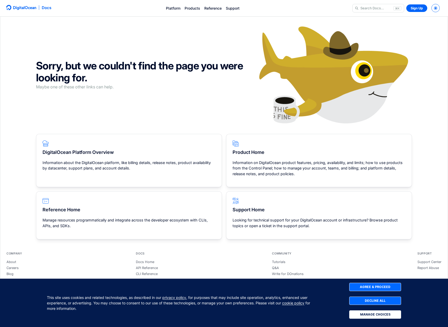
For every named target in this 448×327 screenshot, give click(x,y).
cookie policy (293, 303)
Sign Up (417, 8)
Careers (12, 268)
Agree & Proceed (375, 287)
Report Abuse (428, 268)
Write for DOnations (288, 274)
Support (233, 8)
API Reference (147, 268)
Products (192, 8)
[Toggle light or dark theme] (435, 8)
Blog (9, 274)
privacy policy (174, 297)
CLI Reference (147, 274)
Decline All (375, 301)
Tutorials (278, 262)
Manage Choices (375, 314)
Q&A (275, 268)
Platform (173, 8)
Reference (213, 8)
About (11, 262)
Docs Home (145, 262)
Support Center (429, 262)
